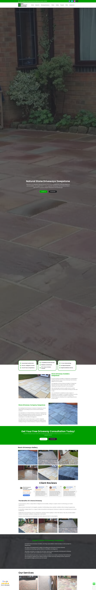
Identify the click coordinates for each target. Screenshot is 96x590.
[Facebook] (69, 1)
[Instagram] (74, 1)
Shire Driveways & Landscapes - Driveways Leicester (27, 488)
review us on (26, 495)
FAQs (67, 5)
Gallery (57, 5)
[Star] (77, 1)
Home (32, 5)
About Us (37, 5)
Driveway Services (45, 5)
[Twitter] (72, 1)
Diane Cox (54, 487)
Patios (53, 5)
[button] (19, 386)
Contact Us (71, 5)
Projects (62, 5)
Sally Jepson (68, 487)
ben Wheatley (41, 487)
